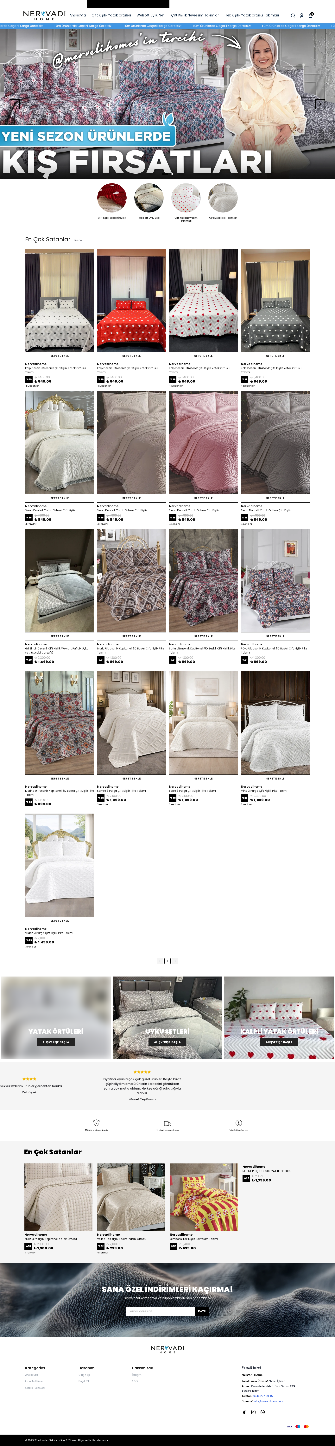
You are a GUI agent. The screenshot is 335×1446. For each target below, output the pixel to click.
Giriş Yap (84, 1375)
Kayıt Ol (84, 1381)
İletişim (137, 1375)
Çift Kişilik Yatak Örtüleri (111, 15)
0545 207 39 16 (263, 1395)
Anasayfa (78, 15)
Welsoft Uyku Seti (151, 15)
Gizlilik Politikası (35, 1388)
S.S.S (135, 1381)
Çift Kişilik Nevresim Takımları (195, 15)
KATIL (202, 1311)
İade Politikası (34, 1381)
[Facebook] (244, 1412)
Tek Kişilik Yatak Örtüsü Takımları (252, 15)
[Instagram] (253, 1412)
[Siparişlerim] (301, 15)
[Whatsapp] (262, 1412)
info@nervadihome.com (268, 1401)
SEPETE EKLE (59, 356)
